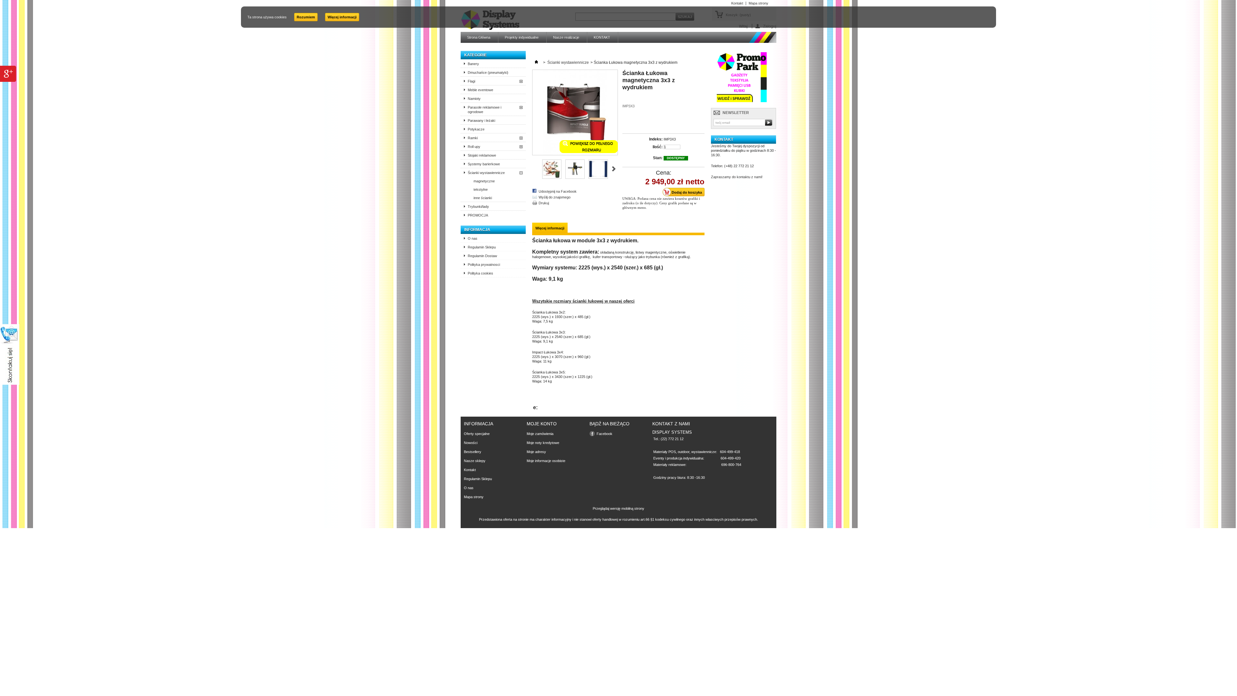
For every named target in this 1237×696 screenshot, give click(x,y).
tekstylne (481, 189)
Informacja (477, 229)
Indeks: (656, 139)
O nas (472, 238)
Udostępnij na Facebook (558, 191)
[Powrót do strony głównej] (536, 62)
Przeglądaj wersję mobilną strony (618, 508)
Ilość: (658, 147)
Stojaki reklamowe (482, 155)
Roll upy (474, 147)
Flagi (471, 81)
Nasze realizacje (566, 37)
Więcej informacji (342, 17)
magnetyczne (484, 181)
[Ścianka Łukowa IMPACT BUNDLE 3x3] (551, 177)
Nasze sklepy (474, 461)
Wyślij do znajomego (555, 197)
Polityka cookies (480, 273)
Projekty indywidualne (522, 37)
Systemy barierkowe (484, 164)
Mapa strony (474, 497)
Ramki (473, 138)
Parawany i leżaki (481, 120)
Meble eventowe (480, 90)
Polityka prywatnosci (484, 264)
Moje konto (542, 423)
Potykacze (476, 129)
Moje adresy (536, 452)
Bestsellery (472, 452)
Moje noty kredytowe (543, 443)
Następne (614, 169)
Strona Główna (478, 37)
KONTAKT (602, 37)
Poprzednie (535, 169)
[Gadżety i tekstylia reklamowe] (742, 102)
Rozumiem (306, 17)
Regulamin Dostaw (482, 256)
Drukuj (544, 203)
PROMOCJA (478, 215)
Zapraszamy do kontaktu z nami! (736, 177)
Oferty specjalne (477, 434)
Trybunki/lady (478, 206)
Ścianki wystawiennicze (486, 173)
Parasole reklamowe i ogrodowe (484, 109)
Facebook (604, 434)
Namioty (474, 99)
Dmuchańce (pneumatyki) (488, 72)
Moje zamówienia (540, 434)
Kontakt (470, 470)
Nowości (470, 443)
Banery (473, 64)
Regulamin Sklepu (482, 247)
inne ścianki (483, 198)
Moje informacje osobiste (546, 461)
